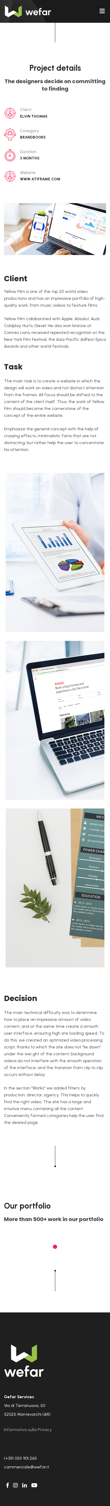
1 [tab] (55, 1247)
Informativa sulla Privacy (28, 1429)
